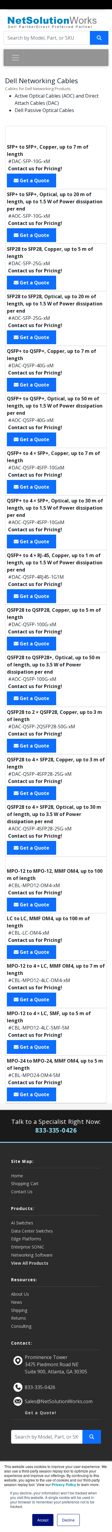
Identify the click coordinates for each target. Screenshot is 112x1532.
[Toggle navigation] (11, 10)
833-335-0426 (40, 1387)
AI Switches (22, 1223)
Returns (18, 1318)
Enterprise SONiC (27, 1247)
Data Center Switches (32, 1231)
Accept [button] (42, 1519)
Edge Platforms (26, 1239)
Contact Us (22, 1191)
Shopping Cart (25, 1183)
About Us (20, 1294)
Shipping (19, 1310)
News (16, 1302)
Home (17, 1176)
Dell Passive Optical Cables (44, 110)
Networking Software (32, 1255)
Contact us (21, 168)
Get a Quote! (40, 1412)
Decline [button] (68, 1519)
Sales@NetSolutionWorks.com (59, 1401)
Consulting (21, 1326)
